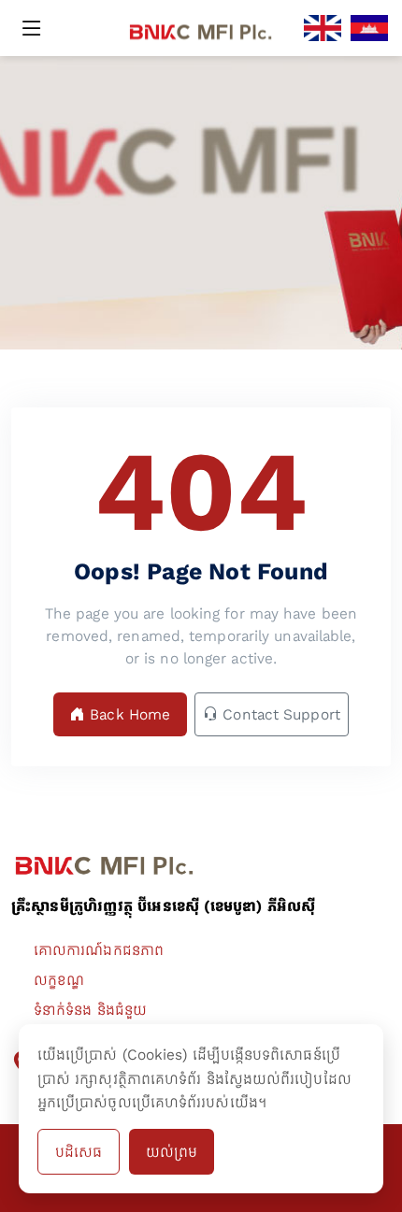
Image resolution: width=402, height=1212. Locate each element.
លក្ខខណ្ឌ (59, 980)
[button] (36, 28)
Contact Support (279, 714)
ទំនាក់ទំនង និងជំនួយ (90, 1010)
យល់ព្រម (171, 1152)
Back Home (127, 714)
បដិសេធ (78, 1152)
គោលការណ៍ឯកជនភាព (99, 950)
